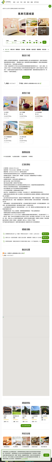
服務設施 (18, 49)
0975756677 (12, 83)
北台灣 (7, 8)
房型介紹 (12, 49)
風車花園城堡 (21, 8)
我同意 (46, 455)
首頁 (14, 2)
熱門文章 (36, 2)
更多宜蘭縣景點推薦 (26, 425)
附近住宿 (44, 49)
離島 (32, 2)
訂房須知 (23, 49)
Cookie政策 (24, 458)
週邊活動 (28, 49)
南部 (25, 2)
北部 (18, 2)
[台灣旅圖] (6, 2)
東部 (28, 2)
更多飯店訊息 (26, 77)
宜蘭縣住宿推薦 (13, 8)
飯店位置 (34, 49)
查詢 (44, 42)
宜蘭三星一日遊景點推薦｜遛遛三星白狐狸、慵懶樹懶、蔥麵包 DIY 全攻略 (23, 237)
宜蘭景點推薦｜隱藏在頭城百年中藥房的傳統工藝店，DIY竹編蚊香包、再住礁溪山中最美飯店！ (22, 241)
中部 (21, 2)
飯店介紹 (7, 49)
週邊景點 (39, 49)
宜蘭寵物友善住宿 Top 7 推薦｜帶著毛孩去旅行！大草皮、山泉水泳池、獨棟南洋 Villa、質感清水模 (22, 234)
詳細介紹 (46, 234)
